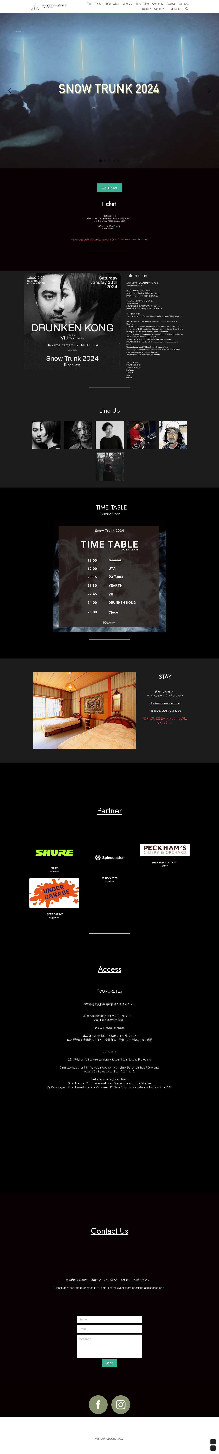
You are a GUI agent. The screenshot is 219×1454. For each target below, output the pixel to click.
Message (85, 1329)
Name (83, 1309)
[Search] (186, 8)
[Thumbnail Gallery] (173, 425)
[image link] (54, 842)
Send (109, 1353)
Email (82, 1319)
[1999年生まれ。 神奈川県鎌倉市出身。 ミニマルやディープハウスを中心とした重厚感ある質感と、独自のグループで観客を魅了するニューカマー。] (110, 457)
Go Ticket (109, 178)
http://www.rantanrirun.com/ (165, 693)
